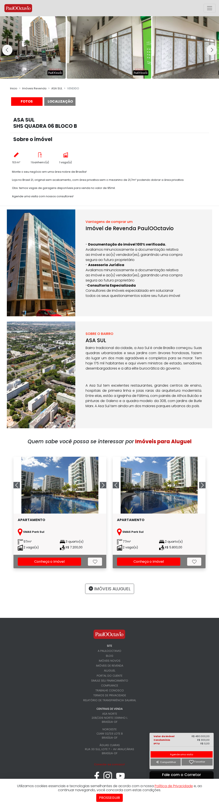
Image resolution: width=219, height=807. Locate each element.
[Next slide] (212, 50)
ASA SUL (56, 88)
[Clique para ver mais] (59, 485)
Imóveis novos (109, 661)
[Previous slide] (7, 50)
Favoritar (199, 762)
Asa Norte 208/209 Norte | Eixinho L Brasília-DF (109, 718)
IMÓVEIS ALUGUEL (111, 589)
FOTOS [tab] (27, 101)
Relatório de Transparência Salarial (109, 700)
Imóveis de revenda (109, 665)
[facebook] (96, 778)
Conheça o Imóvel (49, 561)
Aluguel (109, 670)
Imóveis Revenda (34, 88)
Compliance (109, 685)
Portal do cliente (109, 675)
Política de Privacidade (174, 785)
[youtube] (120, 778)
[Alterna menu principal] (210, 8)
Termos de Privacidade (109, 695)
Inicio (13, 88)
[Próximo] (99, 485)
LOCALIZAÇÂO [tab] (60, 101)
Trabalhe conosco (109, 690)
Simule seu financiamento (109, 680)
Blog (109, 656)
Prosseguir (109, 797)
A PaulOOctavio (109, 651)
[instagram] (107, 778)
